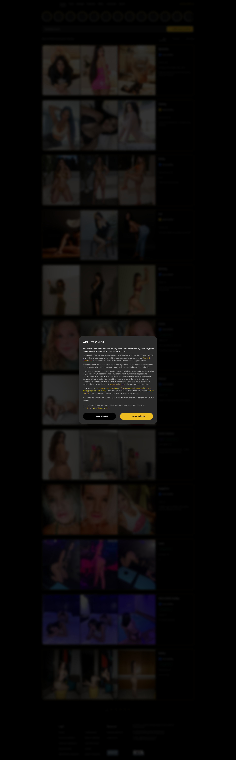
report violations (117, 384)
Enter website (138, 416)
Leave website (101, 416)
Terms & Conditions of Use (98, 408)
